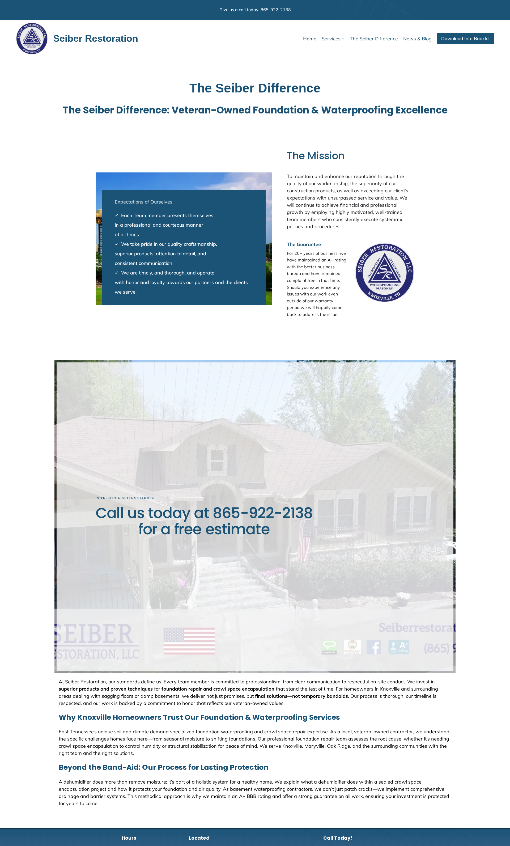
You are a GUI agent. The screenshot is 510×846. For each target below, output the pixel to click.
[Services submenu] (343, 38)
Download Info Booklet (465, 38)
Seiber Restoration (95, 38)
